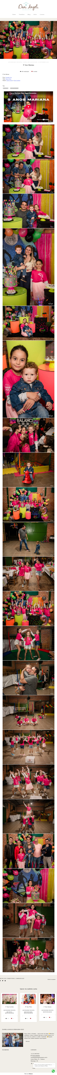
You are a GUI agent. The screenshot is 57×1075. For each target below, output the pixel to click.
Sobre (35, 14)
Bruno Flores (8, 79)
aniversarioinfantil (14, 88)
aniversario (5, 88)
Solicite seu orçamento (51, 979)
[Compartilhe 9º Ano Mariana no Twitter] (2, 980)
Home (14, 14)
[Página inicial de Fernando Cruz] (28, 6)
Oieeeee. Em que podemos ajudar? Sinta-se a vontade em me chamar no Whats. (43, 1065)
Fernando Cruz (8, 77)
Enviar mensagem (36, 1055)
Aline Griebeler (17, 80)
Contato (42, 14)
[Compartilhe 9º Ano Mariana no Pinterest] (5, 980)
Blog (29, 14)
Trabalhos (22, 14)
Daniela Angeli (9, 80)
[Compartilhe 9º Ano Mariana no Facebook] (0, 980)
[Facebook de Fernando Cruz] (31, 1063)
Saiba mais (28, 1041)
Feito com (28, 1073)
